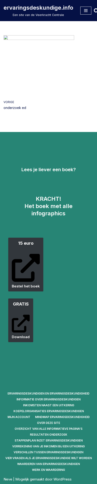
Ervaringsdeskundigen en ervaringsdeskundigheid (48, 393)
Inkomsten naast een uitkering (48, 405)
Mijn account (19, 417)
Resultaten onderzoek (48, 434)
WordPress (62, 479)
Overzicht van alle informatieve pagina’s (48, 428)
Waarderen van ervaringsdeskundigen (48, 464)
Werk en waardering (48, 470)
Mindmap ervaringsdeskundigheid (62, 417)
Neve (8, 479)
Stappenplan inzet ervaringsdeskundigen (49, 440)
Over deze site (48, 423)
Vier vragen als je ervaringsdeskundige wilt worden (48, 458)
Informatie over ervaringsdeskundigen (48, 399)
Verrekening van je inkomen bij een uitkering (48, 446)
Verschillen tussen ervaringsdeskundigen (48, 452)
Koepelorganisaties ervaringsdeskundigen (48, 411)
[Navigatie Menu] (85, 11)
